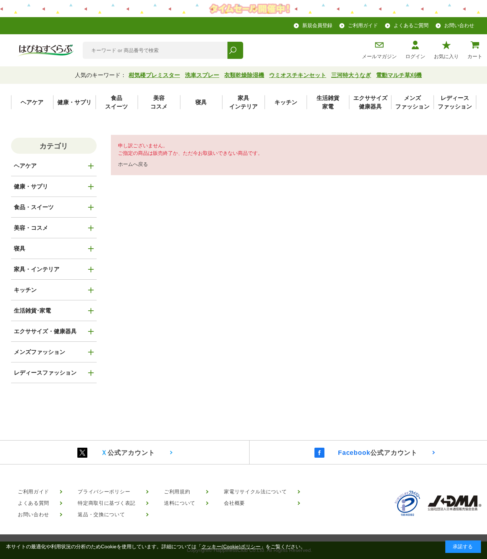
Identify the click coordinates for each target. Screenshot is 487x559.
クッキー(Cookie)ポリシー (231, 546)
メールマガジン (379, 56)
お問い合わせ (459, 25)
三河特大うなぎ (351, 75)
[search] (235, 50)
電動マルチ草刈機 (399, 75)
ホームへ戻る (133, 164)
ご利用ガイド (363, 25)
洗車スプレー (202, 75)
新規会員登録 (317, 25)
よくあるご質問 (411, 25)
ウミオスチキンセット (297, 75)
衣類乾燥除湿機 (244, 75)
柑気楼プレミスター (154, 75)
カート (474, 56)
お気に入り (446, 56)
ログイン (415, 56)
